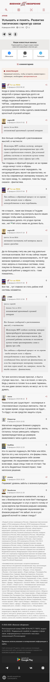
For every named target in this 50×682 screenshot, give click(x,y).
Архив (4, 16)
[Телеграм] (7, 668)
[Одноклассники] (19, 668)
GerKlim (10, 445)
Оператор (11, 419)
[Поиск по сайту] (6, 10)
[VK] (31, 668)
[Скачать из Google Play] (25, 659)
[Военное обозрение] (25, 3)
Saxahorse (11, 490)
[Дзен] (43, 668)
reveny (10, 477)
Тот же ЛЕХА (15, 85)
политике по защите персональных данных (16, 652)
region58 (10, 120)
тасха (9, 396)
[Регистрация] (31, 10)
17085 (9, 297)
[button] (19, 10)
